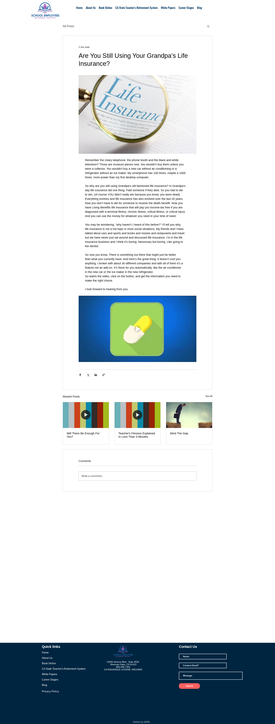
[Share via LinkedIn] (95, 374)
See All (208, 396)
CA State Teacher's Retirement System (63, 668)
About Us (47, 658)
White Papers (49, 674)
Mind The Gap (179, 433)
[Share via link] (103, 374)
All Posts (68, 26)
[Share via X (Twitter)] (87, 374)
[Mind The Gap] (189, 415)
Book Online (49, 663)
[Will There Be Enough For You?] (86, 415)
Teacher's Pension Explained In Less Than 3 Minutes (136, 435)
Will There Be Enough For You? (83, 435)
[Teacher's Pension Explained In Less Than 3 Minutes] (138, 415)
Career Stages (50, 679)
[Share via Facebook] (80, 374)
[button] (208, 26)
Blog (44, 685)
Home (45, 652)
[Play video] (137, 329)
